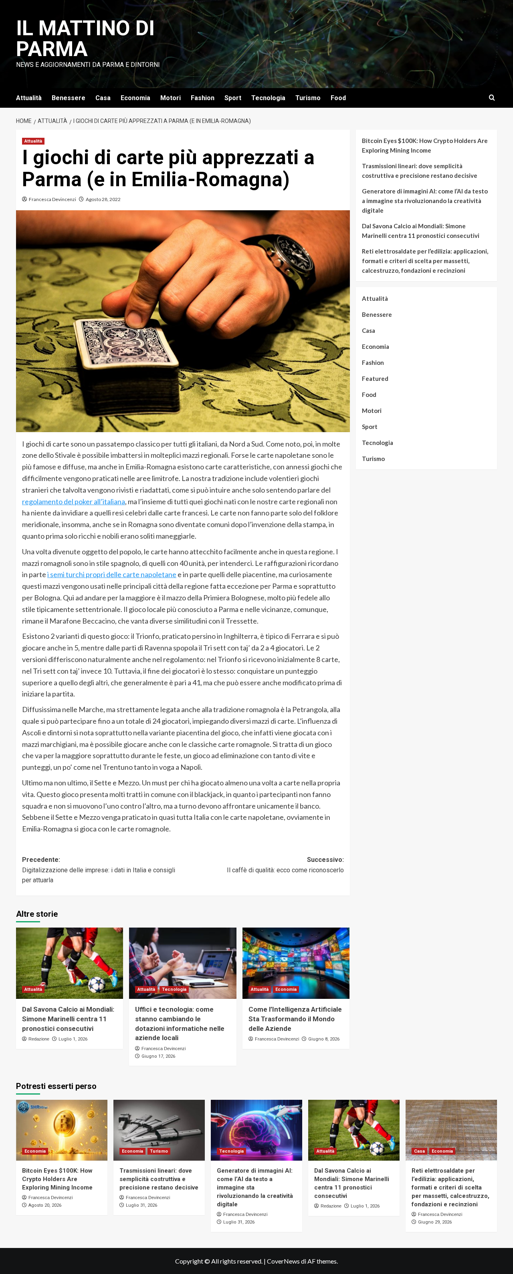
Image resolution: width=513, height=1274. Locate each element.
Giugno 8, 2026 (323, 1039)
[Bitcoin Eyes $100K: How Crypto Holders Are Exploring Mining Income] (61, 1130)
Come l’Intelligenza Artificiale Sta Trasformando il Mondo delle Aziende (295, 1018)
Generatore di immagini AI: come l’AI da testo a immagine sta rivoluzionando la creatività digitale (425, 200)
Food (338, 98)
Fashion (202, 98)
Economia (135, 98)
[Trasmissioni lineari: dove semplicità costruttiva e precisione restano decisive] (159, 1130)
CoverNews (283, 1261)
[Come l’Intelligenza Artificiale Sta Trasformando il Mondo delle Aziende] (295, 963)
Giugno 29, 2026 (435, 1222)
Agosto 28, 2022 (103, 199)
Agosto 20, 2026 (44, 1205)
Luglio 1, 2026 (73, 1039)
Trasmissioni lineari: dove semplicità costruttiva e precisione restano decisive (419, 170)
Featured (375, 378)
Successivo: (285, 865)
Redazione (38, 1039)
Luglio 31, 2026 (141, 1205)
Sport (232, 98)
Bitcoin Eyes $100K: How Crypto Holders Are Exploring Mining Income (425, 145)
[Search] (492, 98)
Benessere (68, 98)
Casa (103, 98)
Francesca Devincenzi (52, 199)
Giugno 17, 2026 (158, 1056)
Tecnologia (268, 98)
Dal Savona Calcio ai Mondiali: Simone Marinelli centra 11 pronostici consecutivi (68, 1018)
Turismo (308, 98)
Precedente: (98, 870)
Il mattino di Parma (85, 38)
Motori (170, 98)
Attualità (29, 98)
